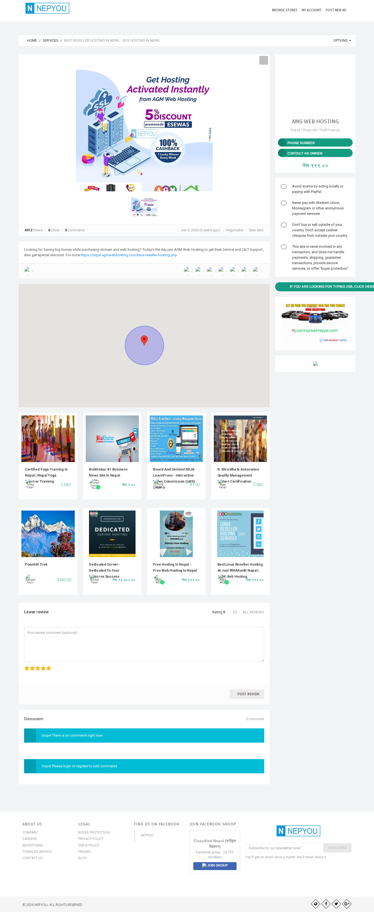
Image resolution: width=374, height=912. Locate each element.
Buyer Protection (94, 832)
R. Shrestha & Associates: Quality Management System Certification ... (238, 475)
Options (341, 40)
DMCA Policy (88, 845)
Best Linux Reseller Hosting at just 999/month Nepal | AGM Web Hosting (240, 570)
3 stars (35, 665)
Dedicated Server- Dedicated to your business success (104, 570)
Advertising (32, 845)
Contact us (32, 858)
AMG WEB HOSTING (315, 121)
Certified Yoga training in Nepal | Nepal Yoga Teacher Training (46, 475)
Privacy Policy (90, 839)
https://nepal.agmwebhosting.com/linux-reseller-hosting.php (129, 255)
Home (31, 40)
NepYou (147, 835)
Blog (82, 858)
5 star (46, 665)
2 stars (30, 665)
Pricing (84, 852)
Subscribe (337, 848)
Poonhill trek (36, 564)
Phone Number (301, 143)
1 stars (24, 665)
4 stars (41, 665)
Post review (248, 694)
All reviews (253, 612)
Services (50, 40)
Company (30, 832)
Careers (29, 839)
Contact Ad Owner (305, 153)
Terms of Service (37, 852)
